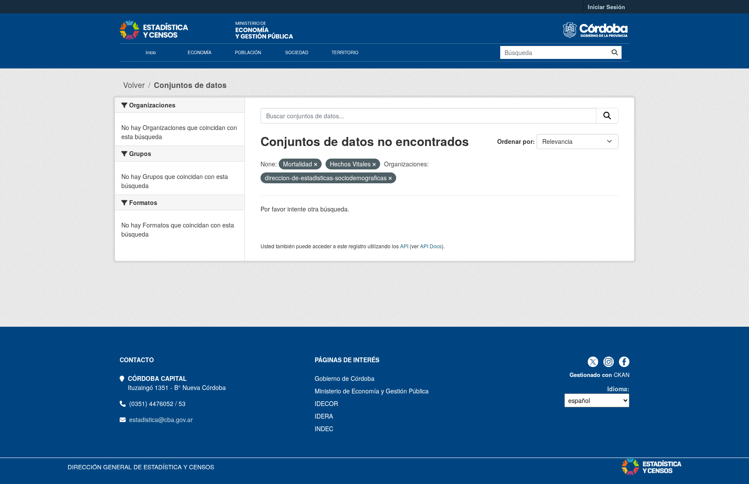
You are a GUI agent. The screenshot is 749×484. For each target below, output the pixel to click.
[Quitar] (315, 164)
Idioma (617, 388)
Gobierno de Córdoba (344, 378)
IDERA (324, 416)
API (404, 246)
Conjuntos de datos (190, 84)
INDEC (324, 428)
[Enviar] (614, 52)
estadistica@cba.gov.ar (161, 419)
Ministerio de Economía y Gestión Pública (372, 391)
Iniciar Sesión (606, 7)
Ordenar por (515, 141)
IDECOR (326, 403)
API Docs (431, 246)
